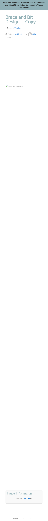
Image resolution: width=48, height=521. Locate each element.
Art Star (34, 34)
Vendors (18, 28)
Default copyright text (26, 519)
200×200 (26, 498)
